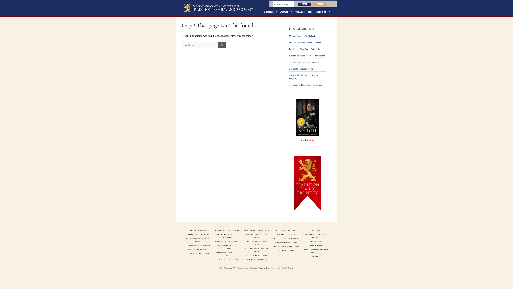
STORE (304, 4)
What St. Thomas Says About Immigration (307, 56)
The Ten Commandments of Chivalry (305, 62)
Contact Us (241, 268)
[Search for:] (200, 44)
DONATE (320, 4)
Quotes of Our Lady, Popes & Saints (198, 245)
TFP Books (315, 256)
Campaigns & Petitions (286, 250)
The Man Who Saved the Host (256, 259)
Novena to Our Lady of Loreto (198, 253)
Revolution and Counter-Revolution (286, 238)
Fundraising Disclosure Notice (260, 268)
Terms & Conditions (288, 268)
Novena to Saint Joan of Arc (301, 69)
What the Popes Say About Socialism (286, 246)
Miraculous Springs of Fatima (227, 259)
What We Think (315, 241)
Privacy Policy (276, 268)
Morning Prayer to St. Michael (302, 36)
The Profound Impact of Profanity (256, 255)
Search (248, 268)
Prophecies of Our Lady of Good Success (306, 49)
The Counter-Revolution (286, 234)
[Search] (222, 45)
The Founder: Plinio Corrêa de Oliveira (305, 85)
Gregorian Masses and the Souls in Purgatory (303, 76)
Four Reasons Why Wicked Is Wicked (305, 42)
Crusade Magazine (315, 245)
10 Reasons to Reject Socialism (286, 242)
